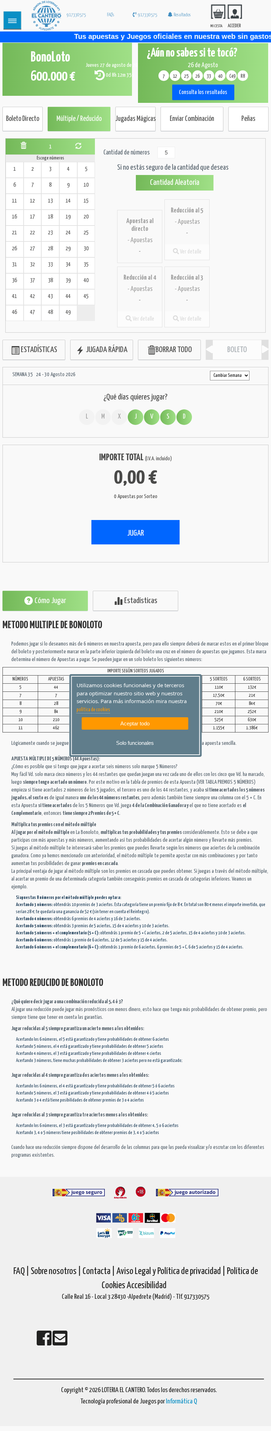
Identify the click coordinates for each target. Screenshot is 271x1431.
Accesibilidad (147, 1285)
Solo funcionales (135, 743)
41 (14, 296)
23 (50, 232)
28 (50, 248)
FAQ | (22, 1271)
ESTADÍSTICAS (38, 350)
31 (14, 264)
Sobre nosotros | (56, 1271)
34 (68, 264)
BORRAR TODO (174, 350)
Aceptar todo (135, 723)
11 (14, 201)
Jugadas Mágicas (135, 119)
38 (50, 280)
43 (50, 296)
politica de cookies (93, 709)
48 (50, 312)
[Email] (60, 1342)
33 (50, 264)
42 (32, 296)
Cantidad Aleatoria (174, 183)
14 (68, 201)
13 (50, 201)
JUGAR (135, 533)
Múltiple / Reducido (79, 119)
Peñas (248, 119)
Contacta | (99, 1271)
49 (68, 312)
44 (68, 296)
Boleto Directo (22, 119)
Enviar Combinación (192, 119)
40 (86, 280)
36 (14, 280)
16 (14, 217)
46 (14, 312)
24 (68, 232)
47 (32, 312)
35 (86, 264)
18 (50, 217)
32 (32, 264)
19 (68, 217)
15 (86, 201)
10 (86, 185)
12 (32, 201)
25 (86, 232)
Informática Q (181, 1401)
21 (14, 232)
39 (68, 280)
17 (32, 217)
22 (32, 232)
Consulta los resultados (203, 92)
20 (86, 217)
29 (68, 248)
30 (86, 248)
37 (32, 280)
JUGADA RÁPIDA (105, 350)
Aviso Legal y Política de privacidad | (171, 1271)
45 (86, 296)
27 (32, 248)
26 (14, 248)
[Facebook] (45, 1342)
